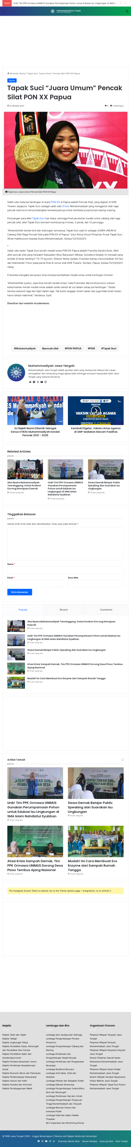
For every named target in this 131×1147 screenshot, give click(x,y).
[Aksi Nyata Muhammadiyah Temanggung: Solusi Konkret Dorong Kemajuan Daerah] (25, 469)
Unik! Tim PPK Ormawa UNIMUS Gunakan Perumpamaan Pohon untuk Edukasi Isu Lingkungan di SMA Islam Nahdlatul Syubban (65, 488)
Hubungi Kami (106, 1141)
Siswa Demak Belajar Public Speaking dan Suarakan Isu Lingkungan (104, 485)
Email (11, 577)
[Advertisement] (65, 41)
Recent (64, 609)
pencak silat (51, 348)
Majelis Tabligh (9, 1038)
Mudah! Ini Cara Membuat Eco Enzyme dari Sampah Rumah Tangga (66, 678)
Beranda (13, 73)
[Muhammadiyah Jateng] (65, 11)
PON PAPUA (73, 348)
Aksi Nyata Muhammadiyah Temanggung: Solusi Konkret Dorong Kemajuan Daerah (24, 485)
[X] (38, 382)
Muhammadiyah (26, 348)
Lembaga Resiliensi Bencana (60, 1069)
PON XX (55, 202)
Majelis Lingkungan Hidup (15, 1042)
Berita (23, 73)
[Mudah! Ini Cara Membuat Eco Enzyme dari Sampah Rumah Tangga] (16, 683)
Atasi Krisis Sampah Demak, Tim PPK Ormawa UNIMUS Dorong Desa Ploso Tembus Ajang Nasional (35, 865)
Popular (23, 609)
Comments (106, 609)
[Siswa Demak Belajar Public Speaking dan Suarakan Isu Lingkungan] (106, 469)
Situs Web (73, 577)
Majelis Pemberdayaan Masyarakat (19, 1077)
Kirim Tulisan (122, 1141)
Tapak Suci (38, 218)
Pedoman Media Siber (69, 1141)
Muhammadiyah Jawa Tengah (51, 366)
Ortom (65, 206)
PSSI (92, 348)
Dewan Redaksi (89, 1141)
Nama (11, 564)
